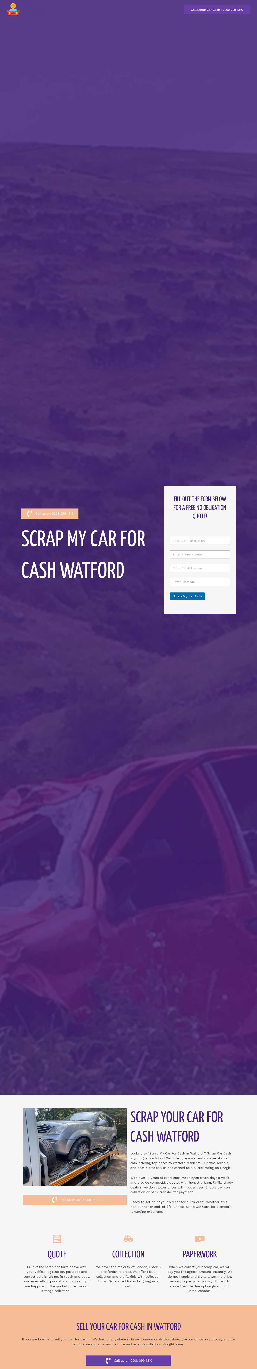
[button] (217, 9)
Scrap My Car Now (187, 596)
